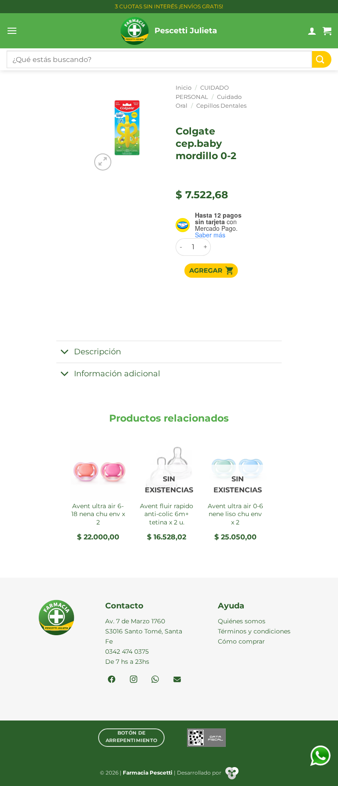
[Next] (267, 497)
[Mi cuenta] (312, 30)
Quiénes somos (241, 621)
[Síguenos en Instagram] (133, 680)
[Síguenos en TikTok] (155, 680)
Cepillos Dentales (221, 105)
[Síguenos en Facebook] (111, 680)
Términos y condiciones (254, 631)
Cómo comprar (241, 641)
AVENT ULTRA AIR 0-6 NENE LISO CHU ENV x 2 (235, 514)
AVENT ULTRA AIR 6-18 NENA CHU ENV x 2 (98, 514)
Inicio (183, 87)
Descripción (97, 351)
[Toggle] (64, 352)
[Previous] (70, 497)
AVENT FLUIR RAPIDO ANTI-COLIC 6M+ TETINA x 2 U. (166, 514)
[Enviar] (321, 59)
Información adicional (117, 373)
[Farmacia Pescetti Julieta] (169, 30)
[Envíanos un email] (177, 680)
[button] (12, 30)
